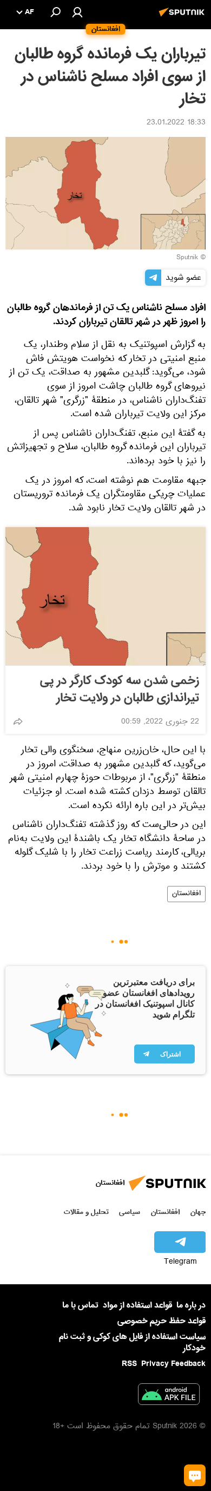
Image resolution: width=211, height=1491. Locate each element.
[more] (18, 721)
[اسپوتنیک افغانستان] (183, 17)
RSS (129, 1363)
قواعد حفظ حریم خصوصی (161, 1321)
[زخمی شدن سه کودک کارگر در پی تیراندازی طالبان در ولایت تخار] (105, 596)
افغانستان (186, 894)
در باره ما (191, 1305)
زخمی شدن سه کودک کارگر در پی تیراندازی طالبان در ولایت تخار (119, 689)
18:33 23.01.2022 (176, 123)
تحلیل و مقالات (86, 1212)
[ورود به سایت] (77, 12)
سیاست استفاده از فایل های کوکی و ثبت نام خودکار (132, 1342)
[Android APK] (169, 1396)
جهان (198, 1212)
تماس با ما (80, 1305)
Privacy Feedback (173, 1364)
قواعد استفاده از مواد (137, 1305)
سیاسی (129, 1212)
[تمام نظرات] (195, 1475)
